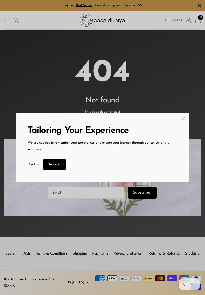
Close (183, 118)
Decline (34, 164)
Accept (54, 164)
